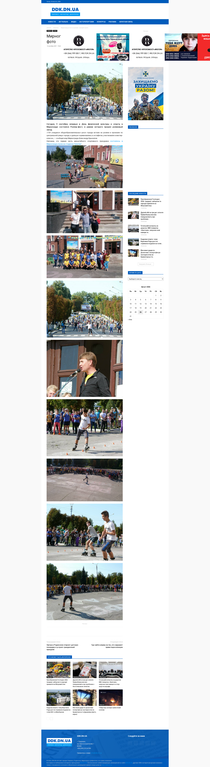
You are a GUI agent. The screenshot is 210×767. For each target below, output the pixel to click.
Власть (49, 704)
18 (135, 308)
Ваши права (103, 677)
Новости (52, 22)
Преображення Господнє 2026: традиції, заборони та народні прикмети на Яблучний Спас (57, 682)
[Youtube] (161, 1)
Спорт (55, 30)
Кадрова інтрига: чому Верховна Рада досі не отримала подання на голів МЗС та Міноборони (58, 710)
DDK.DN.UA (83, 763)
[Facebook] (147, 1)
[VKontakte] (158, 1)
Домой (49, 28)
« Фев (130, 319)
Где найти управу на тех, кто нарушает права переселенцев (107, 646)
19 (140, 308)
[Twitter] (154, 1)
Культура (49, 677)
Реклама (112, 22)
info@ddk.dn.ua (96, 753)
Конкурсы (101, 22)
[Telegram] (151, 1)
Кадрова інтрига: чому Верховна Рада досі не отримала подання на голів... (152, 241)
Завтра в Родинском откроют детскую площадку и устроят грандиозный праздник (62, 647)
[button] (160, 22)
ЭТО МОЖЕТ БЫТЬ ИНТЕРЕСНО (59, 657)
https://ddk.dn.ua (107, 765)
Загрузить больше (145, 264)
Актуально (63, 22)
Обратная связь (126, 22)
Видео (73, 22)
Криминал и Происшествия (80, 677)
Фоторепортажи (86, 22)
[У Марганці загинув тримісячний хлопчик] (111, 697)
